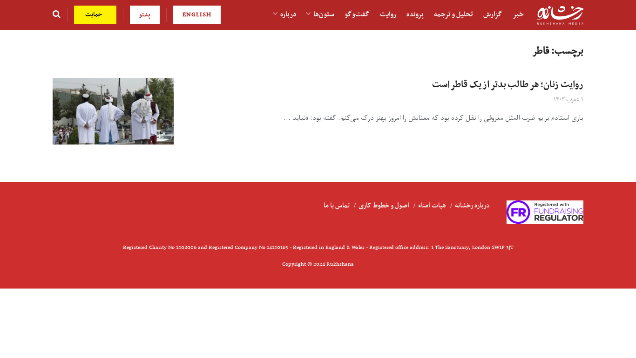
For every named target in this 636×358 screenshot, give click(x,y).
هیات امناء (432, 206)
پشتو (144, 14)
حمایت (94, 14)
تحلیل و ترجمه (453, 14)
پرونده (415, 14)
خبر (518, 14)
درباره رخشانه (472, 206)
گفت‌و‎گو (357, 14)
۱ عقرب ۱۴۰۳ (568, 99)
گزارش (492, 14)
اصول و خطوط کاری (384, 206)
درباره (288, 14)
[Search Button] (57, 15)
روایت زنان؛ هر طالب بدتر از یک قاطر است (507, 85)
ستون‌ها (323, 14)
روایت (388, 14)
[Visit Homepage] (560, 15)
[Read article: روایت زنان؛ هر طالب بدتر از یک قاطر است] (113, 111)
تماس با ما (337, 206)
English (197, 14)
